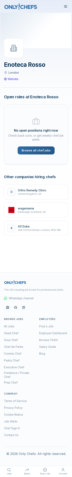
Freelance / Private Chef (16, 375)
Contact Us (11, 435)
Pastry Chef (11, 360)
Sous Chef (11, 340)
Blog (42, 353)
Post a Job (46, 326)
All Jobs (9, 326)
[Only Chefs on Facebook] (15, 307)
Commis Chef (12, 353)
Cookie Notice (13, 414)
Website (13, 79)
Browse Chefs (48, 340)
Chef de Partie (13, 346)
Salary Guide (47, 346)
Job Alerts (10, 421)
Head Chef (11, 333)
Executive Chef (14, 367)
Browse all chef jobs (36, 150)
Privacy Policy (13, 407)
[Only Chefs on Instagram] (7, 307)
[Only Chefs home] (21, 6)
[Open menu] (65, 6)
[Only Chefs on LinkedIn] (23, 307)
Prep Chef (11, 382)
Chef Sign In (12, 428)
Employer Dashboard (53, 333)
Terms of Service (15, 401)
